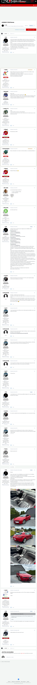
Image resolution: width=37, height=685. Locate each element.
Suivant (6, 33)
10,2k (6, 317)
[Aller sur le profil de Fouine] (6, 452)
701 (6, 236)
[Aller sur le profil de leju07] (6, 311)
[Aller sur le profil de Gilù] (3, 26)
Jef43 (6, 630)
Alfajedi (6, 129)
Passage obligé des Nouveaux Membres (17, 26)
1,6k (6, 197)
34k (6, 139)
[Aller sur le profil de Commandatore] (6, 152)
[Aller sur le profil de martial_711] (6, 112)
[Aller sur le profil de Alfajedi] (6, 133)
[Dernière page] (8, 33)
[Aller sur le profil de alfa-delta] (6, 191)
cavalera (6, 275)
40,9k (6, 158)
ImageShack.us (17, 235)
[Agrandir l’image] (25, 94)
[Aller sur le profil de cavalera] (6, 279)
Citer (13, 52)
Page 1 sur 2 (12, 33)
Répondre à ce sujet (31, 29)
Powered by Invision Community (18, 683)
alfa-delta (6, 187)
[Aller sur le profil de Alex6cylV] (6, 95)
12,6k (6, 285)
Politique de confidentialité (16, 681)
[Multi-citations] (11, 52)
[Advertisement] (12, 14)
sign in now (22, 653)
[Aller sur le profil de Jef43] (6, 633)
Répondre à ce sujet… (10, 657)
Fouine (6, 448)
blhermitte (6, 207)
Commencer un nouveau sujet (19, 29)
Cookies (28, 681)
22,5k (6, 79)
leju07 (6, 308)
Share (27, 25)
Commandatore (6, 148)
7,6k (6, 458)
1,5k (6, 217)
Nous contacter (23, 681)
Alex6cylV (6, 91)
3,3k (6, 118)
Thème (9, 681)
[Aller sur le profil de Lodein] (6, 593)
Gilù (6, 37)
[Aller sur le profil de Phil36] (6, 73)
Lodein (6, 590)
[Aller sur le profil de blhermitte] (6, 211)
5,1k (6, 640)
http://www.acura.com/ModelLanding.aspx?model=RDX (19, 333)
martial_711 (6, 108)
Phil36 (6, 69)
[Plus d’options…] (35, 37)
